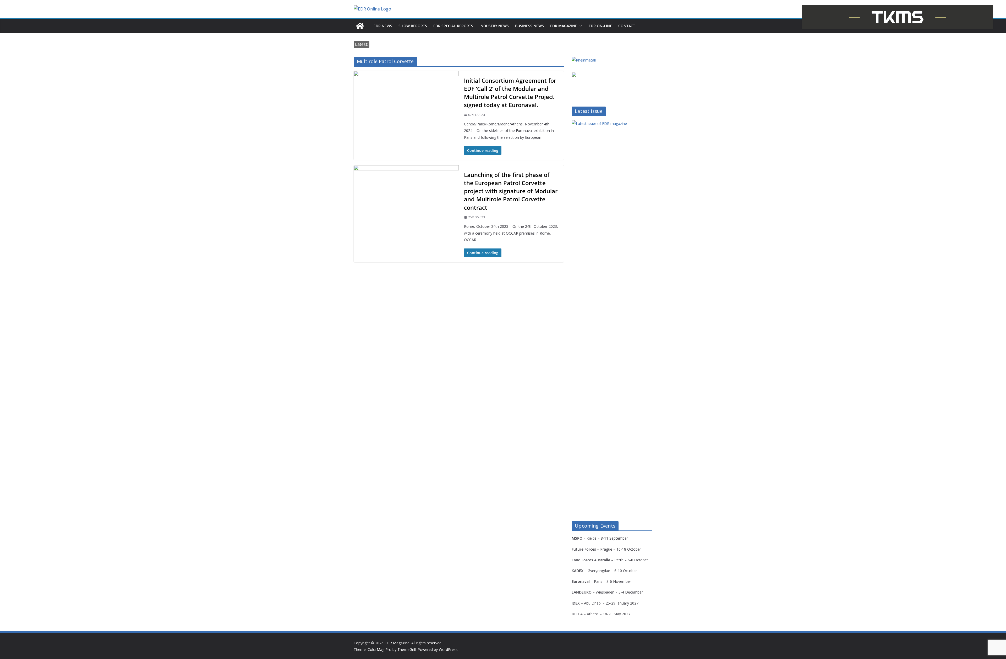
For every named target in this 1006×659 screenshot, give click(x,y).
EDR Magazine (563, 25)
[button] (579, 26)
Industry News (494, 25)
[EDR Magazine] (360, 26)
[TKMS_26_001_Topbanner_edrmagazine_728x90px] (897, 17)
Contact (626, 25)
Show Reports (412, 25)
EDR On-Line (600, 25)
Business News (529, 25)
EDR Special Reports (453, 25)
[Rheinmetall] (584, 60)
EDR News (383, 25)
